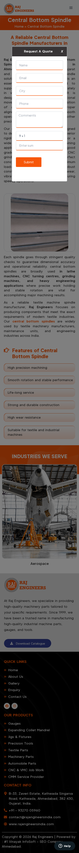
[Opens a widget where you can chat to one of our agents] (64, 846)
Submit (29, 162)
